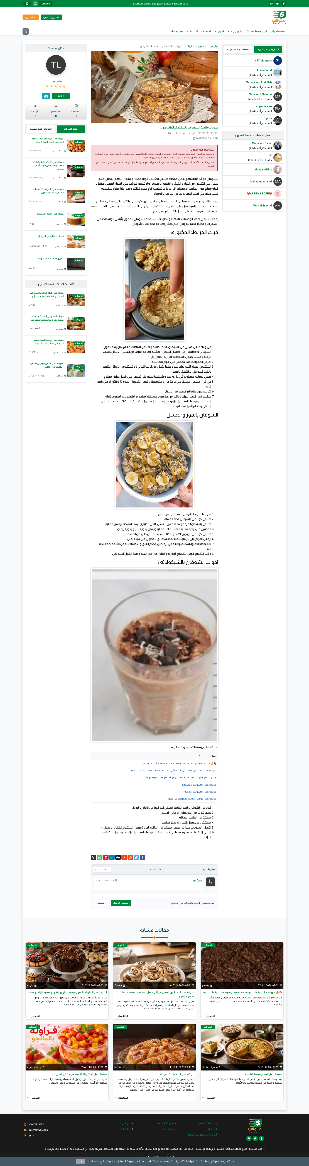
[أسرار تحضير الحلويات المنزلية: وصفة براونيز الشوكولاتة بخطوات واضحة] (67, 965)
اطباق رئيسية (235, 31)
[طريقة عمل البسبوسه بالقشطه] (242, 1047)
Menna (32, 352)
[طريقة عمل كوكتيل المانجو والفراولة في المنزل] (67, 1047)
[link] (56, 87)
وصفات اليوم (34, 1067)
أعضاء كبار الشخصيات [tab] (238, 49)
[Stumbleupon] (124, 857)
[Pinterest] (106, 857)
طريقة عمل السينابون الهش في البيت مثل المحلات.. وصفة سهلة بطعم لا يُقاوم (174, 770)
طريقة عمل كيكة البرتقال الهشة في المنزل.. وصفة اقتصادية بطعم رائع (47, 295)
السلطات (192, 31)
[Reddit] (130, 857)
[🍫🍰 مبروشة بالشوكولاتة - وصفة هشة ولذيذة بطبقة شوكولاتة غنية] (242, 965)
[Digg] (118, 857)
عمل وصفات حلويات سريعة (50, 258)
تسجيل (100, 902)
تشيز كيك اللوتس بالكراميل (51, 236)
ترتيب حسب (155, 869)
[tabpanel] (253, 91)
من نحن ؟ (125, 1123)
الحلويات (220, 31)
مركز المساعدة (180, 3)
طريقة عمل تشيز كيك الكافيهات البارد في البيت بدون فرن (48, 191)
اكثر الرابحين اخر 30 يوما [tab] (268, 49)
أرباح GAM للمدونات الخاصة (202, 1134)
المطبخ (202, 46)
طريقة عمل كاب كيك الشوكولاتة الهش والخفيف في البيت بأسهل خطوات (48, 165)
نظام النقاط (123, 1128)
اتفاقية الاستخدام (142, 3)
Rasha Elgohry (210, 1067)
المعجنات (206, 31)
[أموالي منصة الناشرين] (279, 17)
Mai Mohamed (35, 150)
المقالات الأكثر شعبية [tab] (41, 128)
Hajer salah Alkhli (36, 246)
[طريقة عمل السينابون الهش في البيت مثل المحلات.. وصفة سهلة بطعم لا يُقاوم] (154, 965)
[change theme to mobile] (27, 3)
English (46, 3)
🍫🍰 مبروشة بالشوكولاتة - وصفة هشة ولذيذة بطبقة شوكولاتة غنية (180, 763)
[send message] (46, 96)
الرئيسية (214, 46)
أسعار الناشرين (165, 1128)
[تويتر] (277, 3)
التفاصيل (210, 1016)
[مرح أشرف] (210, 881)
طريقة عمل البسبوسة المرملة (200, 791)
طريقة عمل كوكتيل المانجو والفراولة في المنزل (192, 798)
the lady (56, 81)
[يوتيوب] (271, 3)
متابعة (60, 95)
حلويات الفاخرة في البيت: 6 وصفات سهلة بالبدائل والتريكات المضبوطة (47, 318)
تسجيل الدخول (120, 902)
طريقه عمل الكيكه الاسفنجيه (50, 214)
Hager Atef (33, 328)
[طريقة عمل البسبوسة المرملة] (154, 1047)
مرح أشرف (197, 880)
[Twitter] (136, 857)
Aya (30, 268)
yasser (205, 985)
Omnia (32, 305)
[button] (93, 857)
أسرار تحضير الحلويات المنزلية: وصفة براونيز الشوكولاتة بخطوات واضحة (180, 777)
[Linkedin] (112, 857)
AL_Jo (30, 985)
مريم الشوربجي (35, 375)
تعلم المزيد (93, 1161)
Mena (117, 1067)
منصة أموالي (277, 31)
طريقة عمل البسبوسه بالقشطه (199, 784)
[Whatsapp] (99, 857)
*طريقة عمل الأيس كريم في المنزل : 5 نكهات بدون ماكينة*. (47, 365)
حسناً (80, 1161)
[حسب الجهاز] (35, 3)
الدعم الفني (211, 1128)
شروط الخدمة (165, 1123)
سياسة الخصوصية (161, 3)
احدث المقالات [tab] (71, 128)
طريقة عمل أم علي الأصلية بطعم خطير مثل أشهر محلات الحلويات (48, 342)
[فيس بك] (283, 3)
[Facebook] (142, 857)
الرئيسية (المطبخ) (257, 31)
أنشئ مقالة (177, 31)
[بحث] (26, 31)
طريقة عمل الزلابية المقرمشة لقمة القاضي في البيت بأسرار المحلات (47, 140)
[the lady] (56, 64)
